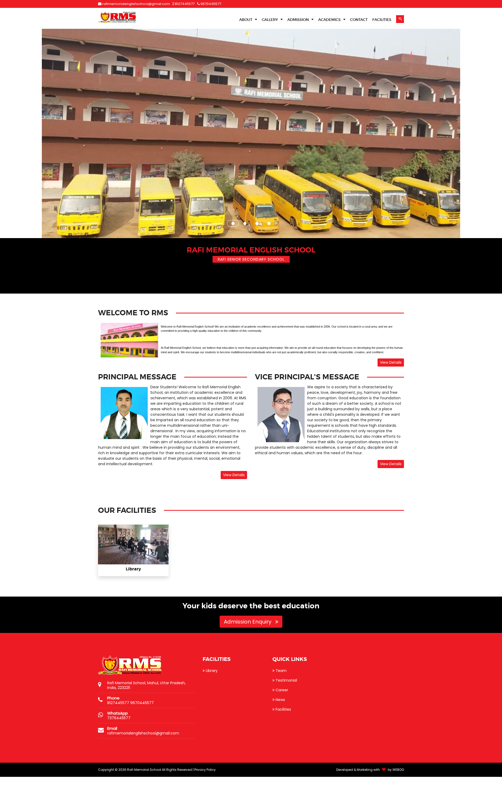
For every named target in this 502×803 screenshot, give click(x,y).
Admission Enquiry (248, 648)
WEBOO (398, 796)
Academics (330, 19)
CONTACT (359, 19)
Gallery (270, 19)
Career (281, 716)
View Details (391, 388)
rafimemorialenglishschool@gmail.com (136, 3)
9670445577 (210, 3)
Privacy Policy (205, 796)
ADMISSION (298, 19)
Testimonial (286, 706)
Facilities (283, 735)
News (280, 725)
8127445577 (184, 3)
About (246, 19)
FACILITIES (381, 19)
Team (281, 696)
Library (133, 595)
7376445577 (118, 744)
